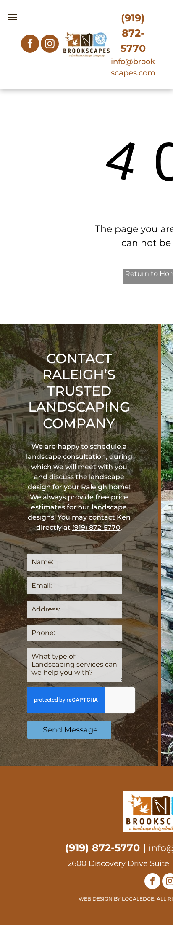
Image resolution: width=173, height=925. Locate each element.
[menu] (12, 17)
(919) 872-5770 (133, 33)
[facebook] (30, 45)
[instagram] (50, 45)
